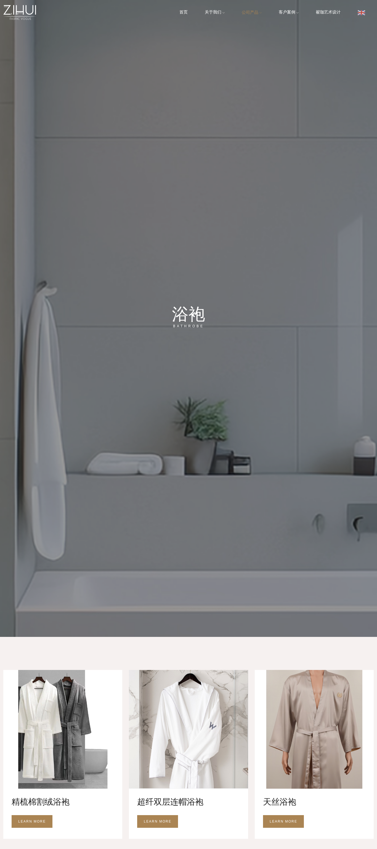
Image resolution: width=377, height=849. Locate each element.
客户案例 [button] (287, 12)
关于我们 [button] (213, 12)
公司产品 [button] (250, 12)
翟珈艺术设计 (328, 12)
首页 (183, 12)
